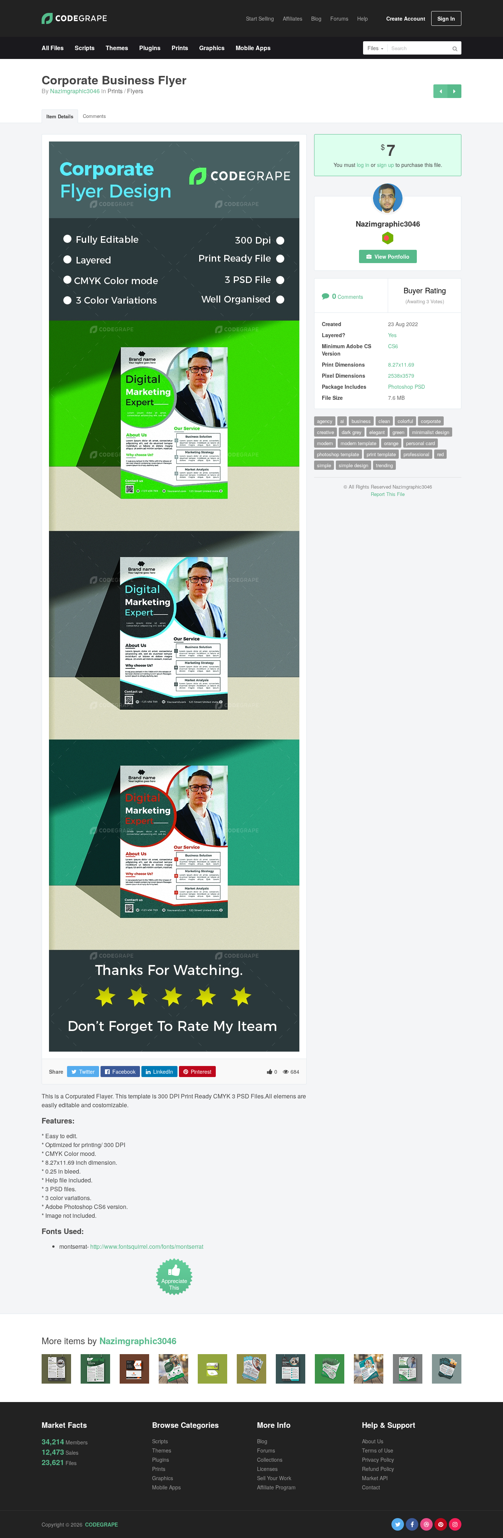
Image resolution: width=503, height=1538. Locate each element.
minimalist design (430, 432)
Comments (94, 115)
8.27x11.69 (401, 364)
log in (363, 164)
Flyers (135, 91)
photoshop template (338, 454)
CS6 (393, 346)
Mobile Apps (166, 1487)
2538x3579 (401, 375)
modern (325, 443)
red (440, 454)
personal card (420, 443)
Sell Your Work (274, 1478)
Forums (266, 1450)
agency (325, 420)
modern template (358, 443)
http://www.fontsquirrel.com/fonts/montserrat (146, 1246)
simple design (353, 465)
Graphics (162, 1478)
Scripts (160, 1441)
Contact (371, 1487)
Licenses (267, 1468)
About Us (372, 1441)
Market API (375, 1478)
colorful (405, 420)
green (398, 432)
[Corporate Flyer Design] (440, 91)
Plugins (160, 1459)
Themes (161, 1450)
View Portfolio (391, 256)
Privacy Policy (378, 1459)
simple (324, 465)
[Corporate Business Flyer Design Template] (454, 91)
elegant (377, 432)
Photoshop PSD (406, 386)
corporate (431, 420)
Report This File (388, 493)
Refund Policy (378, 1468)
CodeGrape (101, 1524)
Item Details (59, 116)
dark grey (352, 432)
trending (384, 465)
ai (342, 420)
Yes (392, 335)
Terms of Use (377, 1450)
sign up (385, 164)
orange (391, 443)
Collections (269, 1459)
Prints (115, 91)
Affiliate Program (276, 1487)
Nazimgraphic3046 (75, 91)
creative (325, 432)
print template (381, 454)
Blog (262, 1441)
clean (384, 420)
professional (416, 454)
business (361, 420)
